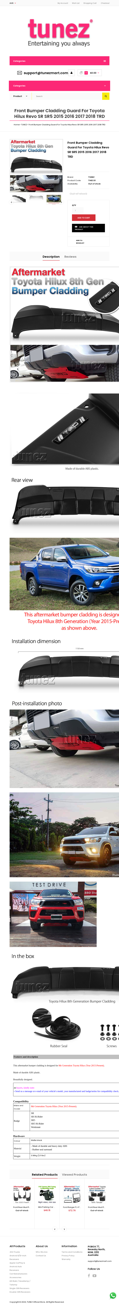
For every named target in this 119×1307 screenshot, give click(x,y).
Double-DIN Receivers (20, 1292)
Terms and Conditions (72, 1252)
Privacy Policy (68, 1255)
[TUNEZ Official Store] (59, 50)
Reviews (70, 257)
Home (17, 124)
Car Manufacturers (18, 1273)
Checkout (105, 3)
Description (51, 257)
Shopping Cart (90, 3)
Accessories (15, 1277)
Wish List (76, 3)
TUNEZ (24, 124)
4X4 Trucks (15, 1252)
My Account (63, 3)
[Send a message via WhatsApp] (113, 1295)
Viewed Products (74, 1175)
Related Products (45, 1175)
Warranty (66, 1259)
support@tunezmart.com (46, 73)
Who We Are (41, 1252)
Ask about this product (84, 228)
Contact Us (41, 1255)
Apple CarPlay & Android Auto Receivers (17, 1267)
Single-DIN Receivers (19, 1288)
